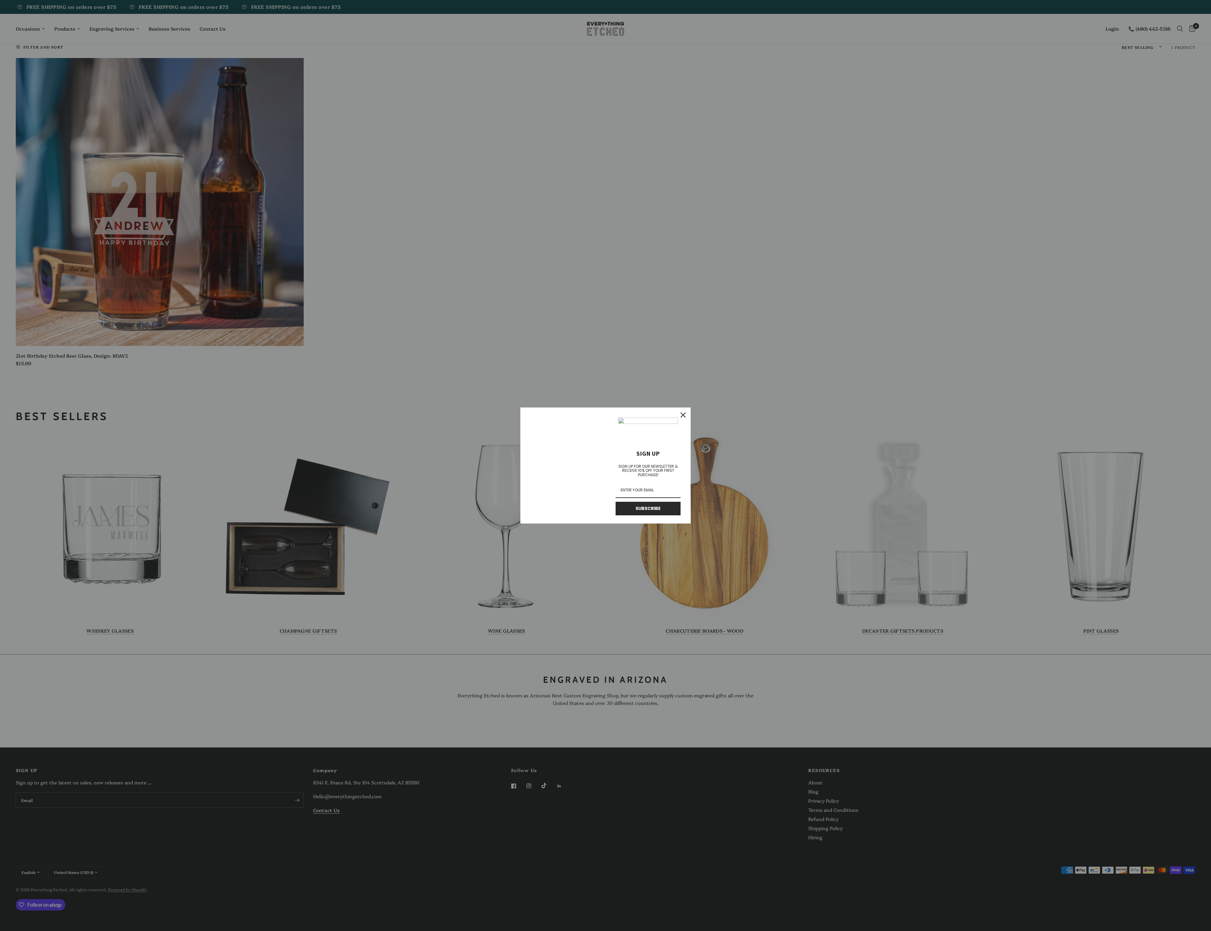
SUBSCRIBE (648, 508)
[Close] (683, 415)
